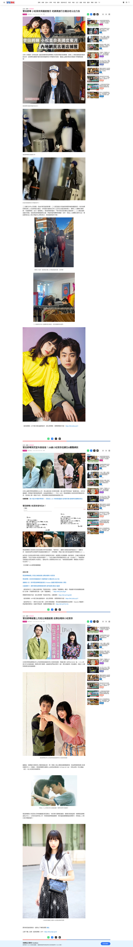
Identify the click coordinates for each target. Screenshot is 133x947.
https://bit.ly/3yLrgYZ (72, 426)
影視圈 (101, 24)
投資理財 (101, 80)
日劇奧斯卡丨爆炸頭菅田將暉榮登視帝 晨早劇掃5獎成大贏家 (41, 586)
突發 (101, 48)
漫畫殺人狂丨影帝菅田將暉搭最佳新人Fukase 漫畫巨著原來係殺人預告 (44, 582)
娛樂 (27, 8)
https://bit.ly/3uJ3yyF (59, 591)
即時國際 (101, 64)
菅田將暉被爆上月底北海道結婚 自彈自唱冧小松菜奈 (39, 575)
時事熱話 (101, 96)
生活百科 (101, 56)
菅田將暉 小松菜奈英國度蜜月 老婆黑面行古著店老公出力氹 (41, 579)
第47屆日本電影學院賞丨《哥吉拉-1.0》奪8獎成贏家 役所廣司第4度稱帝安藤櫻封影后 (56, 499)
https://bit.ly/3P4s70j (62, 604)
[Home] (10, 2)
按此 (48, 927)
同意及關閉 (105, 943)
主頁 (24, 8)
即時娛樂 (31, 8)
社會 (101, 32)
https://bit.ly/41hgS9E (65, 595)
